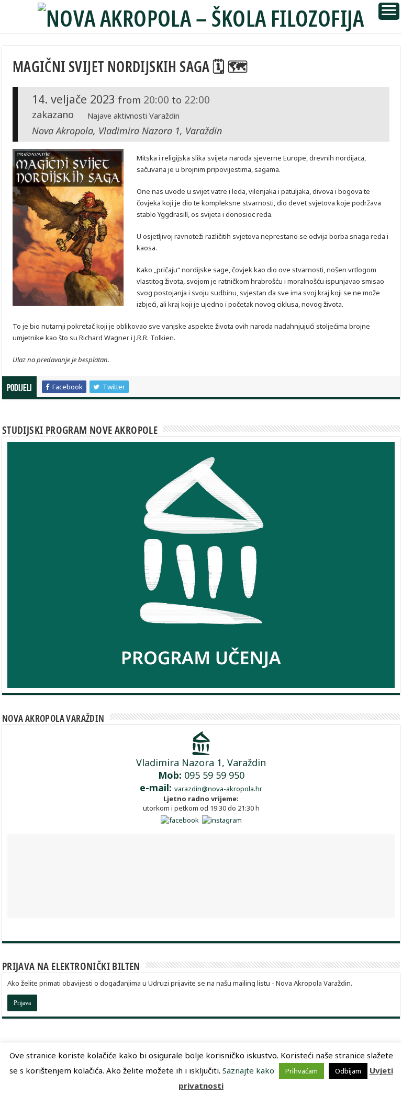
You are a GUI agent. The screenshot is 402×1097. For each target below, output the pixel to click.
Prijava (22, 1003)
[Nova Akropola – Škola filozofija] (201, 15)
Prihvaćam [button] (301, 1071)
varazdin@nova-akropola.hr (218, 788)
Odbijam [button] (348, 1071)
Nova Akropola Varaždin (53, 718)
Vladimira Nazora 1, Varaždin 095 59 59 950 (201, 775)
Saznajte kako (248, 1070)
